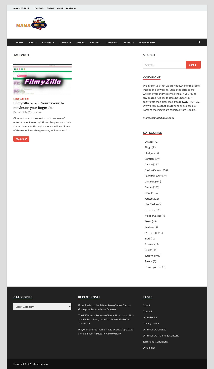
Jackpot (149, 198)
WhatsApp (71, 8)
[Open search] (198, 42)
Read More (20, 138)
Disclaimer (149, 347)
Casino (46, 42)
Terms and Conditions (155, 341)
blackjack (150, 153)
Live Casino (151, 204)
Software (150, 244)
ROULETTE (151, 232)
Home (19, 42)
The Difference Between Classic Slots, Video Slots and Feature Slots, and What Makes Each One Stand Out (106, 319)
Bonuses (149, 158)
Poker (80, 42)
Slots (147, 238)
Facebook (39, 8)
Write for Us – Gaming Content (161, 335)
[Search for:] (172, 65)
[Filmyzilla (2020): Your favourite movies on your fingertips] (42, 80)
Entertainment (21, 98)
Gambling (112, 42)
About (60, 8)
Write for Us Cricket (154, 329)
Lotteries (150, 209)
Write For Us (147, 42)
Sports (148, 249)
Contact (50, 8)
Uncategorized (153, 266)
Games (64, 42)
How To (129, 42)
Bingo (32, 42)
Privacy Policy (151, 323)
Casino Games (153, 170)
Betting (95, 42)
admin (38, 112)
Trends (148, 261)
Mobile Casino (153, 215)
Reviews (149, 227)
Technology (151, 255)
